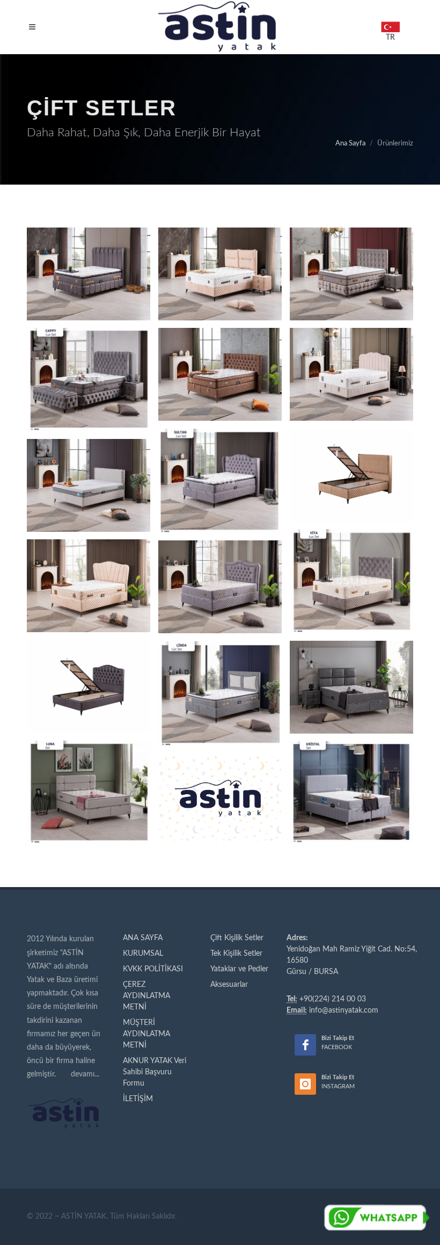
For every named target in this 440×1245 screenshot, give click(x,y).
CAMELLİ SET (220, 570)
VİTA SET (352, 564)
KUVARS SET (88, 250)
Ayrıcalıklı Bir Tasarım (89, 264)
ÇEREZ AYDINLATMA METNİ (146, 996)
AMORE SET (352, 451)
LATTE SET (89, 469)
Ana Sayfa (350, 143)
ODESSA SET (220, 782)
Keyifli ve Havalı (351, 264)
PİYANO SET (352, 350)
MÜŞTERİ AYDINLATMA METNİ (146, 1034)
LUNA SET (88, 776)
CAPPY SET (88, 355)
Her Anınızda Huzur (88, 370)
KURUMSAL (143, 953)
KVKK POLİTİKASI (153, 969)
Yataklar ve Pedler (239, 969)
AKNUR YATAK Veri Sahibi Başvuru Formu (154, 1072)
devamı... (85, 1074)
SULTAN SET (220, 457)
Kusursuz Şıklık (351, 365)
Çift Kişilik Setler (236, 938)
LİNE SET (88, 569)
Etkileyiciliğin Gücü (220, 365)
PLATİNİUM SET (220, 350)
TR (390, 25)
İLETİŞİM (138, 1099)
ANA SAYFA (143, 938)
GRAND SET (351, 671)
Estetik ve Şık (220, 471)
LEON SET (352, 250)
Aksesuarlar (229, 984)
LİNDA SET (220, 677)
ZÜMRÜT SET (88, 670)
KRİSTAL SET (351, 776)
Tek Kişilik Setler (236, 953)
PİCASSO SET (220, 250)
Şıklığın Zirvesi (220, 264)
